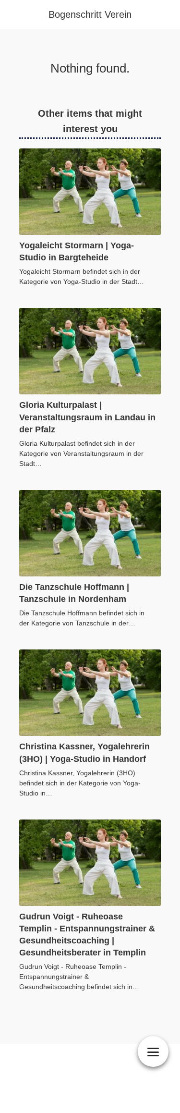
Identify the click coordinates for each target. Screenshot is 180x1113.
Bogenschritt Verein (90, 14)
